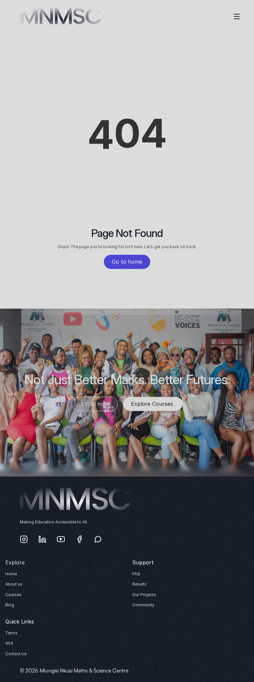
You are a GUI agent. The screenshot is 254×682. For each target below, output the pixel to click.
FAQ (136, 573)
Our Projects (144, 594)
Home (11, 573)
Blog (9, 604)
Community (143, 604)
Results (139, 584)
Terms (11, 632)
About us (13, 584)
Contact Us (16, 653)
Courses (13, 594)
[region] (127, 138)
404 (9, 643)
